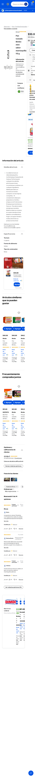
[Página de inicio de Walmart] (7, 4)
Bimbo (18, 32)
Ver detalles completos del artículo (20, 74)
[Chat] (30, 773)
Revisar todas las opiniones (13, 466)
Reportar (21, 528)
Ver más (6, 521)
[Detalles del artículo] (22, 167)
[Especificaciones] (22, 233)
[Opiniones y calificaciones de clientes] (22, 449)
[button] (7, 479)
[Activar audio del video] (21, 260)
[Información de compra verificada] (18, 505)
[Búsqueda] (25, 4)
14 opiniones (18, 458)
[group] (26, 31)
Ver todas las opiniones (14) (13, 587)
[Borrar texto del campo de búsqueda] (23, 4)
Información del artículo (13, 160)
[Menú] (3, 4)
